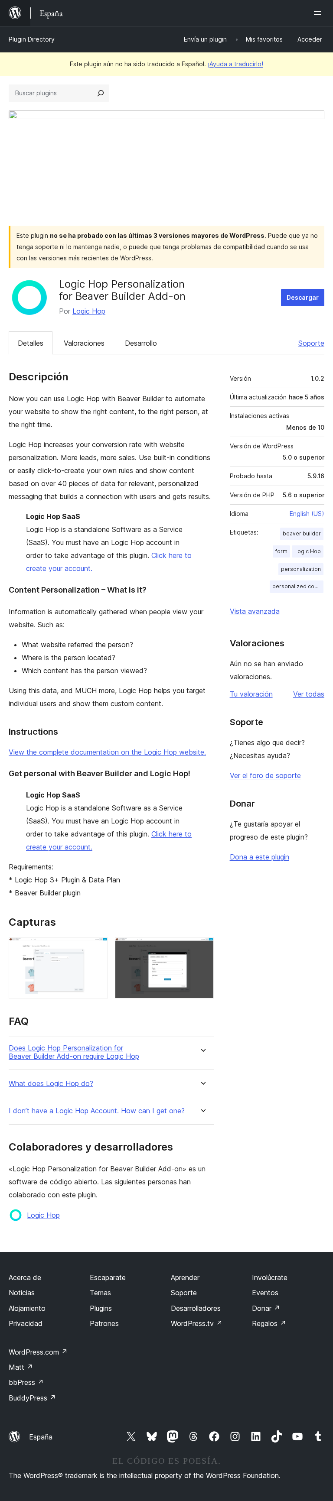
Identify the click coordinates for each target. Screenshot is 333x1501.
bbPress (26, 1382)
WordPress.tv (196, 1323)
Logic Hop (88, 311)
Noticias (22, 1292)
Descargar (303, 297)
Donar (266, 1308)
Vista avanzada (255, 611)
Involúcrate (269, 1277)
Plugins (101, 1308)
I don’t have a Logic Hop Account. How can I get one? (97, 1111)
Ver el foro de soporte (265, 775)
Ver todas (308, 694)
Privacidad (25, 1323)
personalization (301, 569)
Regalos (269, 1323)
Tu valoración (251, 694)
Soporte (311, 343)
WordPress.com (38, 1352)
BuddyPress (32, 1398)
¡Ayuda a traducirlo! (235, 64)
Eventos (265, 1292)
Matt (21, 1367)
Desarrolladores (196, 1308)
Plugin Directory (32, 39)
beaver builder (302, 533)
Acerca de (25, 1277)
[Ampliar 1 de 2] (96, 949)
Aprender (185, 1277)
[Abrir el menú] (319, 13)
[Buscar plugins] (100, 93)
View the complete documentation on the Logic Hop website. (107, 752)
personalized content (297, 586)
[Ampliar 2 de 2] (202, 949)
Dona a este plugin (259, 857)
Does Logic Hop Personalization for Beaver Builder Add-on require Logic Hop (74, 1052)
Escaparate (108, 1277)
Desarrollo (141, 343)
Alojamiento (27, 1308)
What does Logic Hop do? (51, 1084)
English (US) (307, 513)
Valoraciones (84, 343)
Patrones (104, 1323)
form (281, 551)
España (40, 1437)
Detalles (30, 343)
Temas (100, 1292)
